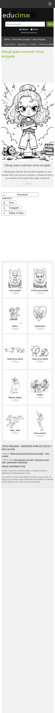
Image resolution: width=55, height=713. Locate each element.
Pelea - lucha (15, 430)
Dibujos (25, 29)
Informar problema (47, 44)
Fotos (35, 29)
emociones (39, 460)
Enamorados (40, 326)
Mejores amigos (15, 397)
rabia (4, 462)
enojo (46, 460)
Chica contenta (40, 433)
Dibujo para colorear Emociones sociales (26, 453)
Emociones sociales (21, 39)
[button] (13, 213)
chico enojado (15, 290)
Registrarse (22, 44)
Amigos (40, 394)
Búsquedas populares (29, 32)
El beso (15, 326)
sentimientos (12, 462)
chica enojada (38, 39)
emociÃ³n (30, 460)
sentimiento (22, 462)
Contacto (33, 44)
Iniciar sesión (9, 44)
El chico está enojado (39, 290)
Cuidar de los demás (15, 359)
